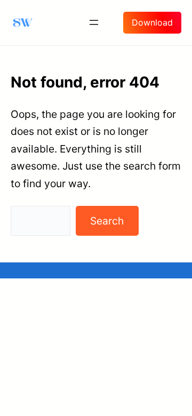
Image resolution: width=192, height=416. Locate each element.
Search (107, 220)
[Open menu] (93, 22)
